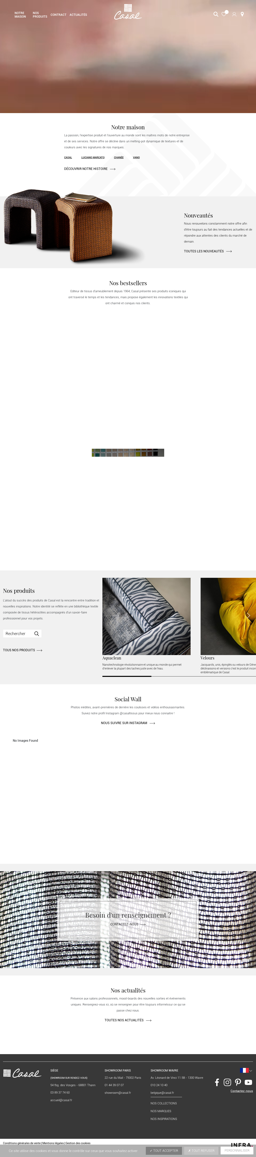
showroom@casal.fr (118, 1093)
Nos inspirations (164, 1119)
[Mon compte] (234, 14)
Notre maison (20, 14)
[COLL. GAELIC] (46, 450)
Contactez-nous (124, 924)
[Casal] (128, 11)
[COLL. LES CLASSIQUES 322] (127, 509)
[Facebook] (217, 1082)
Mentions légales (53, 1143)
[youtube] (248, 1082)
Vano (136, 157)
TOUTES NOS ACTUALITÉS (124, 1020)
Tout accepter (165, 1151)
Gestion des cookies (78, 1143)
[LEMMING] (209, 350)
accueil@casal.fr (61, 1100)
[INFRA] (242, 1144)
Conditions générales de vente (22, 1143)
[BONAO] (46, 350)
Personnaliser (237, 1150)
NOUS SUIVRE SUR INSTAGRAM (124, 723)
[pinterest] (238, 1082)
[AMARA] (127, 388)
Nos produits (40, 14)
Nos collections (164, 1103)
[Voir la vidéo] (128, 56)
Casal (68, 157)
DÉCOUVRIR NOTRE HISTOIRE (86, 169)
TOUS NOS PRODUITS (19, 650)
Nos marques (161, 1111)
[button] (224, 14)
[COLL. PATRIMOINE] (209, 427)
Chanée (119, 157)
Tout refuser (202, 1151)
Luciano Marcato (93, 157)
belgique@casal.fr (162, 1093)
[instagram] (227, 1082)
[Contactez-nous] (242, 14)
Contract (58, 15)
